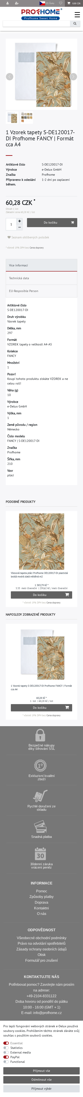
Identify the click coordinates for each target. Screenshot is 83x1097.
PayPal (14, 1057)
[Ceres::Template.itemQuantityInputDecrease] (19, 227)
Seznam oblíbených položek (30, 237)
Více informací (18, 265)
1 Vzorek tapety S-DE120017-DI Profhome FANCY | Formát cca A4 (41, 687)
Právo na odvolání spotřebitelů (42, 943)
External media (20, 1052)
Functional (17, 1062)
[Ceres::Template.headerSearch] (75, 24)
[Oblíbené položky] (61, 3)
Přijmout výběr (41, 1089)
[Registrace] (17, 3)
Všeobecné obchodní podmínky (41, 938)
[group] (41, 541)
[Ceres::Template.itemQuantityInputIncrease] (19, 221)
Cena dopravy (36, 247)
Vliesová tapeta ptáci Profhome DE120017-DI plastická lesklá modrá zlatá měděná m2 (39, 574)
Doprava (41, 902)
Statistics (16, 1048)
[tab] (41, 265)
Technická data (19, 278)
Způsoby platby (41, 897)
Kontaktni (41, 908)
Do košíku (50, 222)
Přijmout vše (41, 1071)
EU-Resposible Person (23, 291)
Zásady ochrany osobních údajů (41, 949)
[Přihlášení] (8, 3)
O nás (41, 914)
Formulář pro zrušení (41, 960)
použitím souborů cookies (34, 1035)
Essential (16, 1043)
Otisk (42, 955)
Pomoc (41, 891)
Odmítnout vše (41, 1080)
